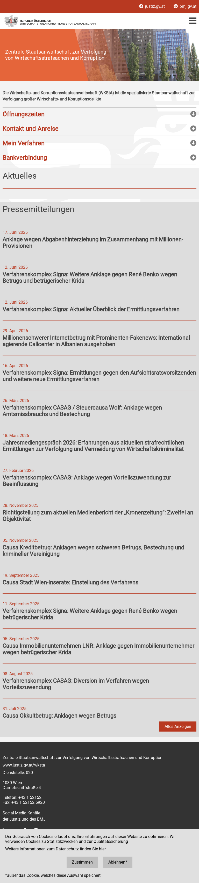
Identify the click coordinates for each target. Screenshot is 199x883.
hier (102, 848)
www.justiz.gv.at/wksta (24, 765)
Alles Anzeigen (178, 726)
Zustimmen (82, 862)
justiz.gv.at (155, 6)
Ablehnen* (117, 862)
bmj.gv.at (187, 6)
